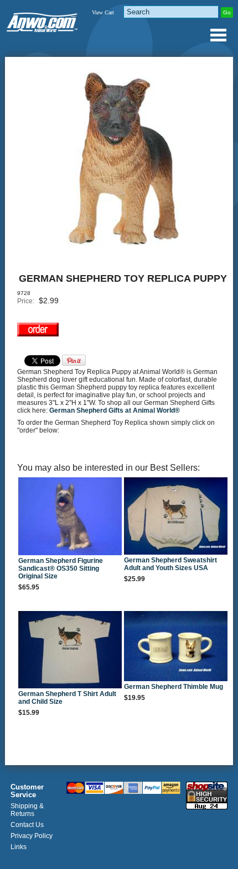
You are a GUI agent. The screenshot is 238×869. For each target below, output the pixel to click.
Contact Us (27, 825)
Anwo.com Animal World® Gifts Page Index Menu (218, 35)
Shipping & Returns (27, 810)
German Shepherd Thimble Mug (173, 687)
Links (19, 847)
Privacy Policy (32, 836)
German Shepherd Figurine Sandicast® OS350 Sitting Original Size (60, 568)
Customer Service (27, 791)
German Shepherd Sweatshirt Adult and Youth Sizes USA (170, 564)
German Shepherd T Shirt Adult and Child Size (67, 697)
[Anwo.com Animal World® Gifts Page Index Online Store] (42, 20)
